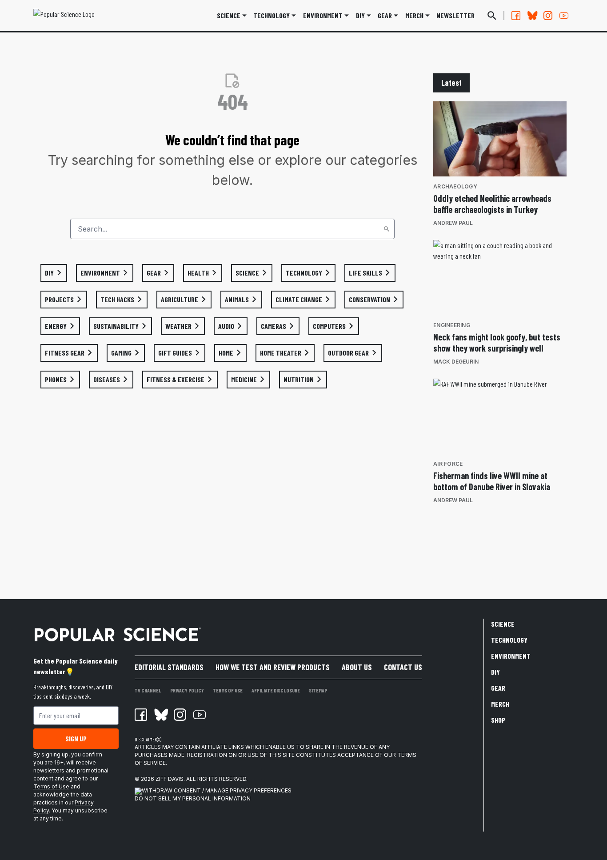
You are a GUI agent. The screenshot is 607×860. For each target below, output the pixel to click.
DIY (360, 15)
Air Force (448, 464)
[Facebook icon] (141, 714)
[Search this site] (491, 15)
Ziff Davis (170, 779)
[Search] (386, 229)
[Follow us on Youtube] (563, 15)
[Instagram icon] (180, 714)
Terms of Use (51, 786)
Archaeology (455, 186)
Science (228, 15)
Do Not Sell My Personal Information (193, 798)
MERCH (414, 15)
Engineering (451, 325)
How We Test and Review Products (273, 667)
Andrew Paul (453, 223)
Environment (323, 15)
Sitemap (318, 690)
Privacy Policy (187, 690)
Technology (271, 15)
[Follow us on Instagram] (547, 15)
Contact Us (403, 667)
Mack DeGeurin (456, 361)
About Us (357, 667)
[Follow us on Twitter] (531, 15)
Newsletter (455, 15)
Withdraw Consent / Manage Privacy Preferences (217, 790)
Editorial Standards (169, 667)
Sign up (76, 738)
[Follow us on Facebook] (515, 15)
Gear (385, 15)
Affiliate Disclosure (276, 690)
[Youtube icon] (199, 714)
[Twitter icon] (160, 714)
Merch (500, 704)
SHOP (498, 720)
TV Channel (148, 690)
